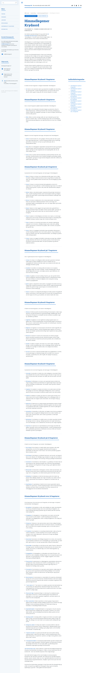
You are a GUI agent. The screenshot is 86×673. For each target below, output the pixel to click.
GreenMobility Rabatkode (7, 26)
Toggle (22, 2)
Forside (27, 13)
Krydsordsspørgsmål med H (42, 13)
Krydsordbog (33, 13)
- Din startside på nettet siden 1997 (37, 5)
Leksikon (3, 20)
